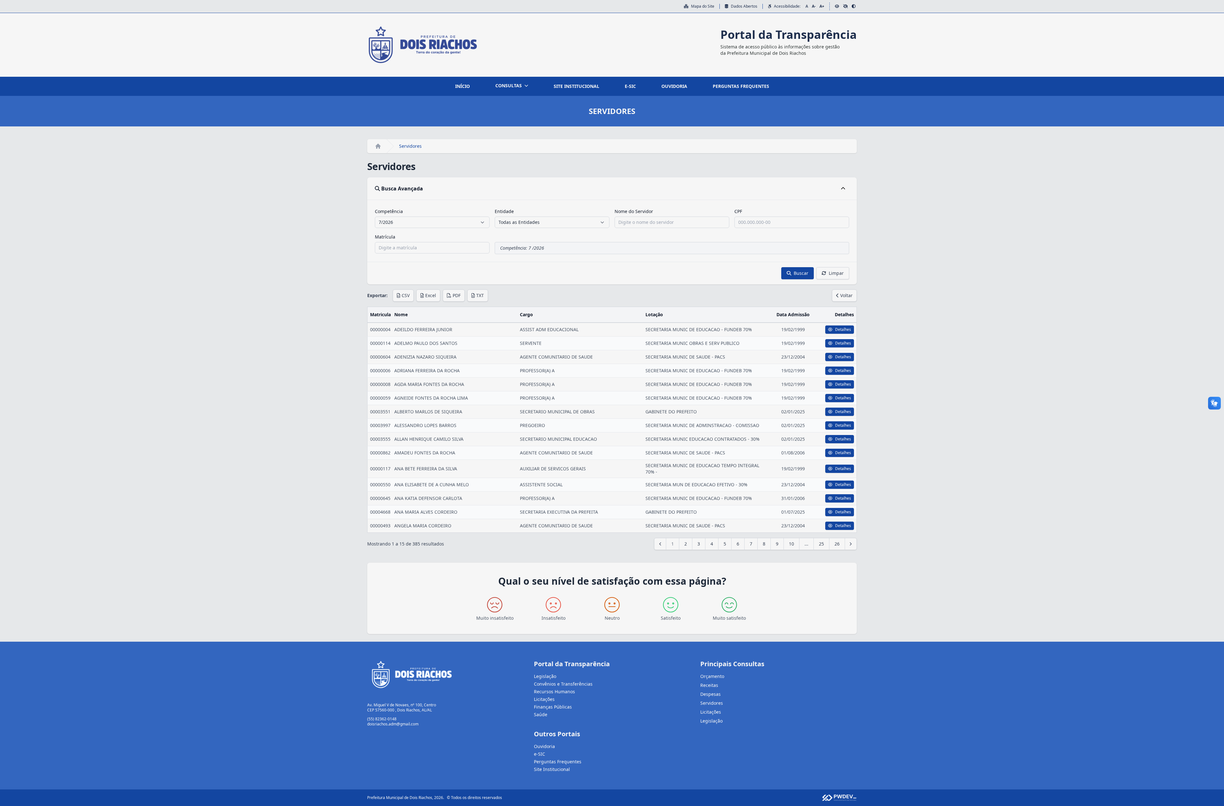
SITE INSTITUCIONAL (576, 86)
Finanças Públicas (553, 707)
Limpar (836, 273)
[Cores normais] (837, 6)
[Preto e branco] (845, 6)
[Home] (378, 146)
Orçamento (712, 676)
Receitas (709, 685)
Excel (430, 295)
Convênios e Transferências (563, 684)
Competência (389, 211)
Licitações (544, 699)
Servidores (711, 703)
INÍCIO (462, 86)
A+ (822, 6)
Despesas (710, 694)
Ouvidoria (544, 746)
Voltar (846, 295)
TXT (480, 295)
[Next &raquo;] (851, 544)
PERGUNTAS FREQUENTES (741, 86)
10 (791, 544)
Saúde (540, 714)
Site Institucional (552, 769)
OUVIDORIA (674, 86)
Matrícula (385, 237)
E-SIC (630, 86)
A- (814, 6)
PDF (457, 295)
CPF (738, 211)
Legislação (545, 676)
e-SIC (539, 754)
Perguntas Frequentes (557, 762)
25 (821, 544)
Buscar (801, 273)
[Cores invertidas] (853, 6)
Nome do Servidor (634, 211)
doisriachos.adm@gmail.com (393, 724)
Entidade (504, 211)
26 (837, 544)
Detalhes (843, 329)
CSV (406, 295)
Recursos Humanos (554, 691)
